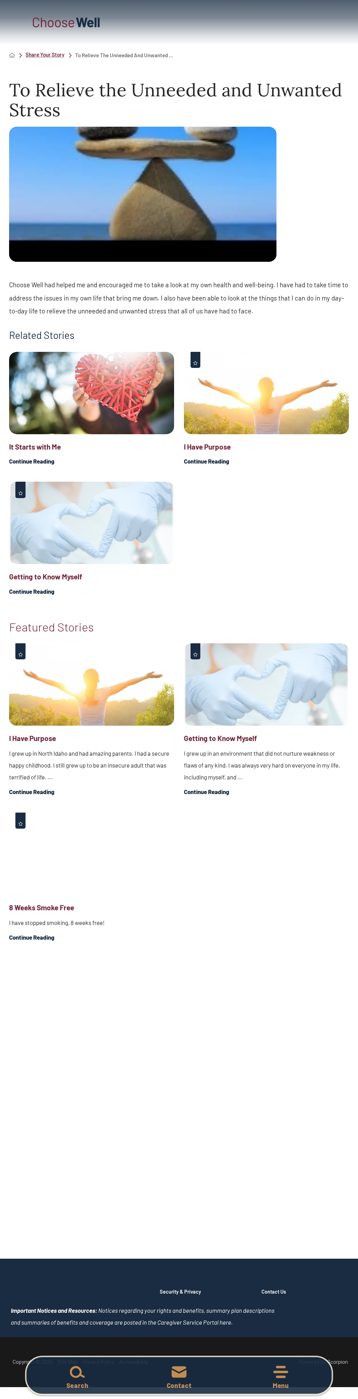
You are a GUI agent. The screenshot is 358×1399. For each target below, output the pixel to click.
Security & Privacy (180, 1292)
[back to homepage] (12, 55)
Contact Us (274, 1292)
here (225, 1322)
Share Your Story (45, 55)
